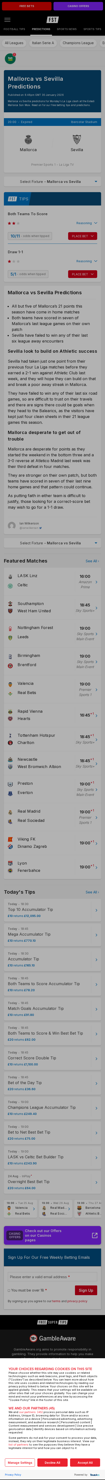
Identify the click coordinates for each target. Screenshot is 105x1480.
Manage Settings (20, 1462)
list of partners (18, 1444)
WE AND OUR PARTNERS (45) (32, 1408)
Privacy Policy (13, 1474)
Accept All (85, 1462)
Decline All (52, 1462)
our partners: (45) (31, 1412)
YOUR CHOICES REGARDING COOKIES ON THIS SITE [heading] (50, 1369)
